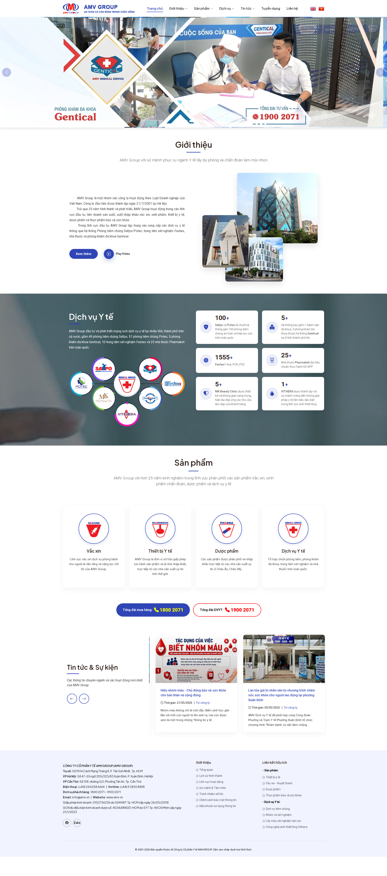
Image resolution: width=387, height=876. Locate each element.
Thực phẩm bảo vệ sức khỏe (283, 795)
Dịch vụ (225, 8)
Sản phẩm (201, 8)
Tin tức (246, 8)
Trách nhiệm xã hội (211, 793)
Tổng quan (206, 769)
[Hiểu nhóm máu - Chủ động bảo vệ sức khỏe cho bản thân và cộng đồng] (194, 658)
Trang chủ (155, 8)
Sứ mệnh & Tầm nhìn (212, 787)
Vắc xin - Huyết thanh (278, 783)
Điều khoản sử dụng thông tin (217, 806)
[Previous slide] (72, 699)
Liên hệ (292, 8)
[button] (183, 121)
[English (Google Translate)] (313, 8)
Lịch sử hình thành (210, 775)
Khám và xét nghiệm (278, 814)
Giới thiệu (176, 8)
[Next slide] (84, 699)
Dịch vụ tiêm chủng (277, 808)
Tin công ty (200, 702)
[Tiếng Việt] (321, 8)
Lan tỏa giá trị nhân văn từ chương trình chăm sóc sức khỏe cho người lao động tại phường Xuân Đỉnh (279, 695)
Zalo (77, 823)
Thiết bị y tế (272, 777)
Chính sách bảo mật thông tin (217, 800)
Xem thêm (83, 254)
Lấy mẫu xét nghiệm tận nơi (283, 820)
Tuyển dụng (270, 8)
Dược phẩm (273, 789)
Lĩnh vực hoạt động (211, 781)
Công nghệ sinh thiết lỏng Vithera (286, 826)
